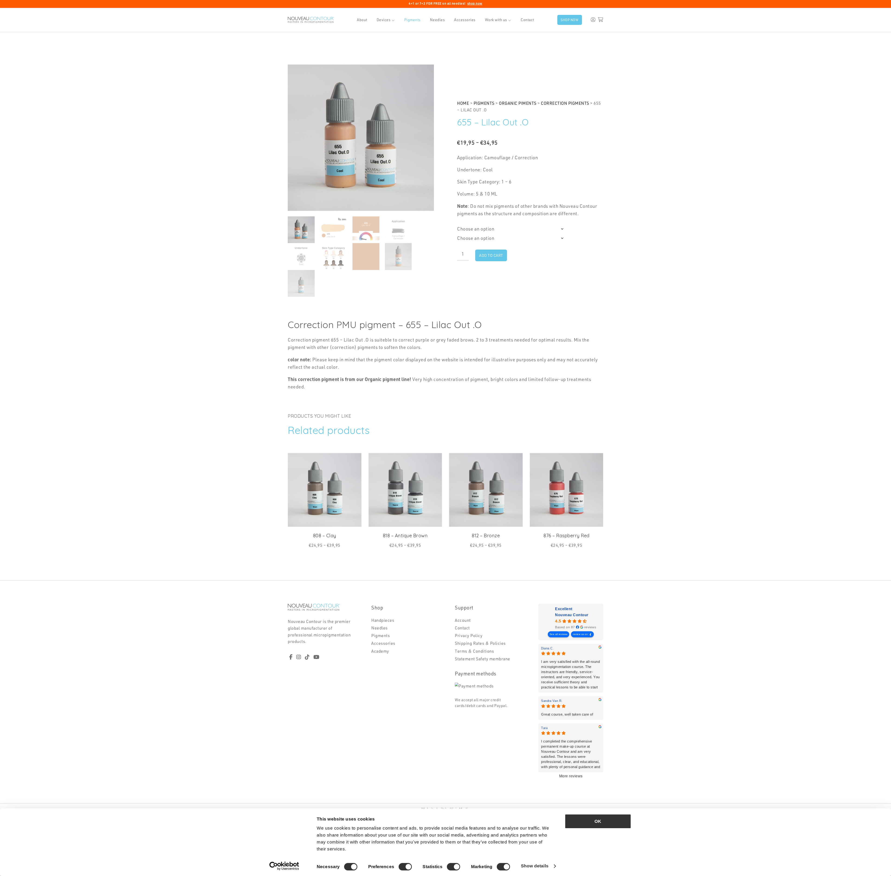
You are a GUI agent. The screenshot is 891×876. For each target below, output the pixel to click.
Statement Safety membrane (482, 658)
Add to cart (491, 255)
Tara (544, 728)
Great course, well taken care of (567, 714)
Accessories (465, 20)
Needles (437, 20)
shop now (474, 3)
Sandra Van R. (551, 701)
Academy (380, 651)
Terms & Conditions (474, 651)
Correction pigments (565, 103)
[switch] (405, 866)
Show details (535, 865)
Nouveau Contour (571, 615)
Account (463, 620)
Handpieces (382, 620)
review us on (580, 634)
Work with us (496, 20)
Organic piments (517, 103)
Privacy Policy (468, 635)
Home (463, 103)
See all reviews (559, 634)
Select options (327, 552)
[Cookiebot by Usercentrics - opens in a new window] (284, 866)
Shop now (569, 20)
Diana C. (547, 648)
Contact (527, 20)
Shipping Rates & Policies (480, 643)
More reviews (571, 776)
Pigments (412, 20)
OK (597, 821)
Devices (384, 20)
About (362, 20)
